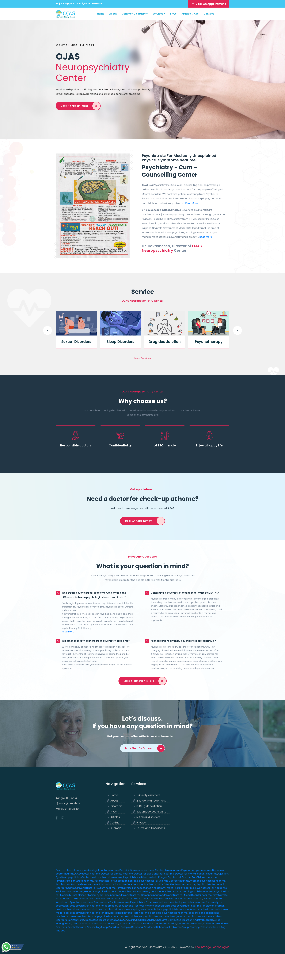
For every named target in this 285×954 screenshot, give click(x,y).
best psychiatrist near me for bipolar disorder (197, 905)
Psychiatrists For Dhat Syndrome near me (178, 898)
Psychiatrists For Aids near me (111, 902)
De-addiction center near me (136, 870)
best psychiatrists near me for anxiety (179, 909)
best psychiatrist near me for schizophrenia (144, 905)
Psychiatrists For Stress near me (74, 881)
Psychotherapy (209, 341)
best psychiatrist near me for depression (93, 905)
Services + (159, 13)
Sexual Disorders (76, 341)
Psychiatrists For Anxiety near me (141, 891)
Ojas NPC (223, 873)
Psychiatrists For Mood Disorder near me (188, 895)
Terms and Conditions (150, 828)
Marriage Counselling (106, 923)
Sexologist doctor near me (102, 870)
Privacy (141, 822)
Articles (115, 817)
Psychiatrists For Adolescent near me (152, 902)
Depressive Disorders (189, 923)
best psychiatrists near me (106, 877)
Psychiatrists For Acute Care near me (121, 884)
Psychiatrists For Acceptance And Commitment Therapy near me (155, 888)
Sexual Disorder (145, 920)
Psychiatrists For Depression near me (116, 881)
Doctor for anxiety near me (117, 873)
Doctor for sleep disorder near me (154, 873)
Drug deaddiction (165, 341)
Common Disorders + (135, 13)
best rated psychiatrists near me (129, 913)
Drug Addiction (118, 920)
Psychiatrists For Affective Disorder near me (169, 884)
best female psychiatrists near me (102, 916)
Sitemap (115, 828)
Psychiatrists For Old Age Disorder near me (164, 881)
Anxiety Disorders (203, 920)
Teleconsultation (210, 927)
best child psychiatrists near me (168, 913)
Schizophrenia (76, 920)
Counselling (93, 927)
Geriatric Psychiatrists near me (102, 891)
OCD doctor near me (87, 873)
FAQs (173, 13)
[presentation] (47, 330)
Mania (131, 920)
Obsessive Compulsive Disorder (173, 920)
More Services (142, 358)
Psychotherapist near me (196, 870)
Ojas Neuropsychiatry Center (73, 877)
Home (100, 13)
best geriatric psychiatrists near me (191, 916)
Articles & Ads (190, 13)
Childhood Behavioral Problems (162, 927)
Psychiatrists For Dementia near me (142, 895)
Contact (209, 13)
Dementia (137, 927)
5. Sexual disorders (148, 817)
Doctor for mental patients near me (196, 873)
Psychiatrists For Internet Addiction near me (127, 898)
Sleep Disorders (120, 341)
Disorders (116, 806)
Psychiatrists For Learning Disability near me (187, 891)
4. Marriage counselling (151, 811)
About (113, 13)
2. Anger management (151, 800)
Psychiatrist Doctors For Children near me (192, 877)
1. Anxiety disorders (148, 795)
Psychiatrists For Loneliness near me (77, 884)
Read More (191, 203)
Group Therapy (190, 927)
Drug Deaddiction (83, 923)
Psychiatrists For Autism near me (96, 888)
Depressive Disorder (97, 920)
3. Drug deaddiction (149, 806)
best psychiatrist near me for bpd (89, 913)
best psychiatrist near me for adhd (76, 909)
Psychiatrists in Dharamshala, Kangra (145, 877)
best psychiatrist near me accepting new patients (127, 909)
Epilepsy (125, 927)
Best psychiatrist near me (71, 870)
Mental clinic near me (167, 870)
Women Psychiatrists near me (207, 881)
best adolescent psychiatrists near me (146, 916)
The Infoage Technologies (212, 947)
